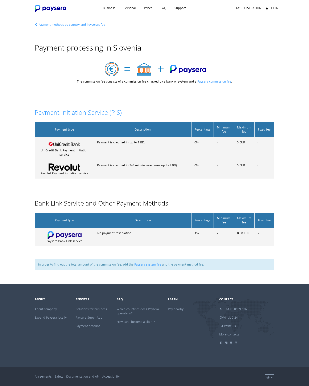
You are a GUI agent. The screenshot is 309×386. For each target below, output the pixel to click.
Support (180, 8)
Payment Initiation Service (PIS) (78, 112)
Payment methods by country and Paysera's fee (71, 25)
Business (109, 8)
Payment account (88, 326)
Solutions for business (91, 309)
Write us (229, 326)
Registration (250, 8)
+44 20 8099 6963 (235, 309)
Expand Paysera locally (51, 317)
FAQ (163, 8)
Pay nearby (176, 309)
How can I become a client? (136, 322)
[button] (269, 377)
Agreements (43, 376)
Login (274, 8)
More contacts (229, 334)
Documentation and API (82, 376)
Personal (130, 8)
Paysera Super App (89, 317)
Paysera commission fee (214, 81)
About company (46, 309)
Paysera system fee (147, 264)
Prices (148, 8)
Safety (59, 376)
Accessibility (111, 376)
